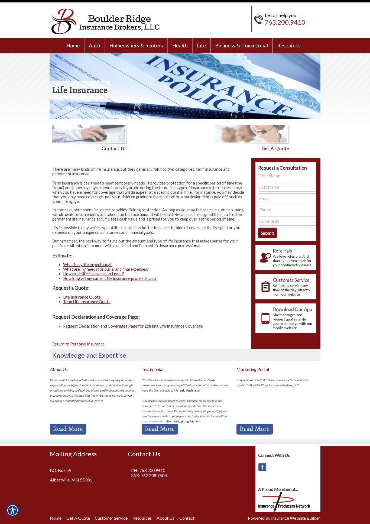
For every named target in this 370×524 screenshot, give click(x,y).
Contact (186, 517)
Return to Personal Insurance (78, 344)
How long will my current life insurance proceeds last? (110, 278)
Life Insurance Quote (82, 297)
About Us (165, 517)
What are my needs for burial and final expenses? (106, 269)
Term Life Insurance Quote (87, 301)
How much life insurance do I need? (93, 273)
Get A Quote (78, 517)
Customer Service (111, 517)
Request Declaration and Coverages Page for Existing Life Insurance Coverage (133, 326)
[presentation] (286, 257)
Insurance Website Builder (295, 517)
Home (55, 517)
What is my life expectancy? (87, 264)
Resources (142, 517)
